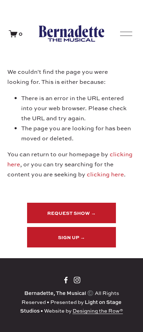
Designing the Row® (98, 310)
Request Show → (71, 213)
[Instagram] (77, 280)
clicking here (105, 174)
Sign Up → (71, 237)
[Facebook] (65, 280)
